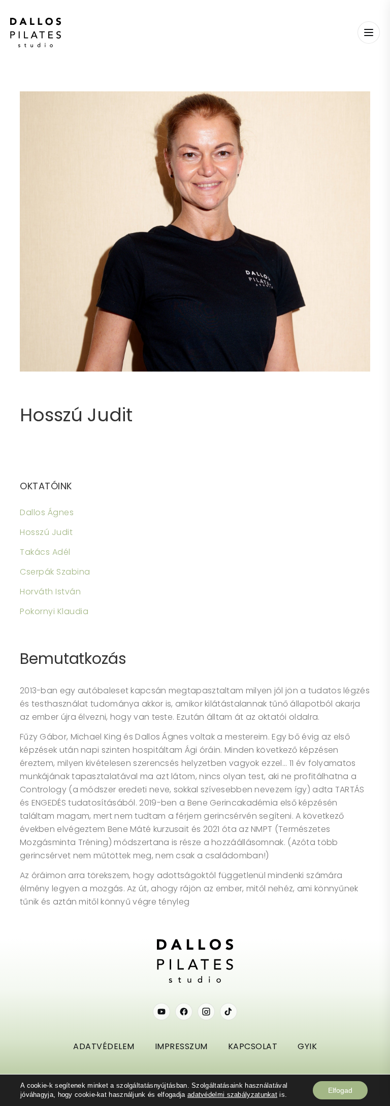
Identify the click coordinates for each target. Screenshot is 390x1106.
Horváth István (50, 591)
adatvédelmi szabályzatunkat (232, 1094)
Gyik (307, 1046)
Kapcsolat (253, 1046)
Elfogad (340, 1090)
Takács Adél (45, 552)
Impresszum (181, 1046)
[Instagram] (206, 1011)
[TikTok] (228, 1011)
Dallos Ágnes (47, 512)
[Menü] (369, 32)
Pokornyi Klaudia (54, 611)
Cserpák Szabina (55, 572)
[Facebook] (183, 1011)
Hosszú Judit (76, 415)
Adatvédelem (104, 1046)
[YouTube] (161, 1011)
